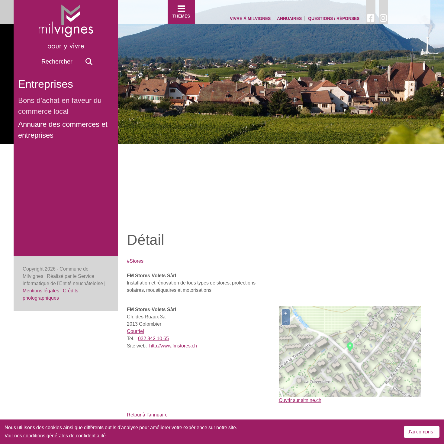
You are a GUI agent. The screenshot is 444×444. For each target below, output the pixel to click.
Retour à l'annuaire (147, 414)
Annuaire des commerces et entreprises (63, 129)
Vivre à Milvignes (250, 18)
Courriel (135, 331)
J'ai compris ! (422, 431)
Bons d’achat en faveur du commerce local (59, 105)
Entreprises (45, 84)
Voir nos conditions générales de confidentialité (55, 435)
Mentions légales (41, 290)
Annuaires (289, 18)
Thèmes (181, 16)
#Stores (136, 261)
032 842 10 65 (153, 338)
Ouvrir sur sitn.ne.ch (300, 400)
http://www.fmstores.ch (173, 345)
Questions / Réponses (333, 18)
